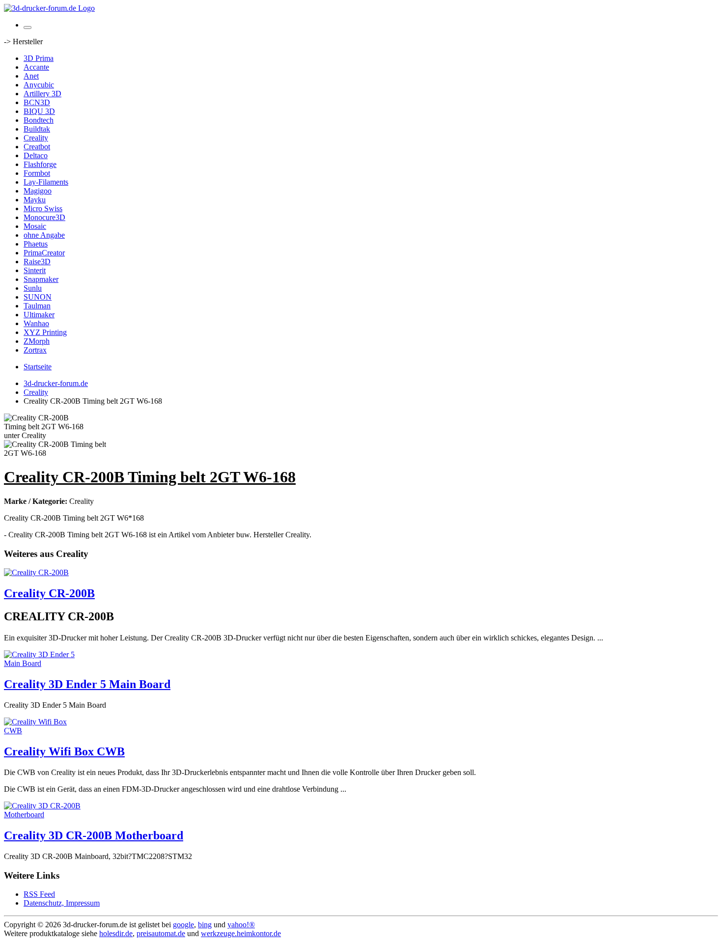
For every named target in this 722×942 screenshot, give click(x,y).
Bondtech (39, 120)
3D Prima (39, 58)
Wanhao (36, 323)
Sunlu (33, 288)
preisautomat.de (161, 933)
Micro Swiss (43, 208)
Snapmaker (41, 279)
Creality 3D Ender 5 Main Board (87, 684)
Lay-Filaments (46, 182)
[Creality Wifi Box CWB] (43, 730)
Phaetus (36, 244)
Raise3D (37, 261)
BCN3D (37, 102)
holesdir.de (116, 933)
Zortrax (35, 350)
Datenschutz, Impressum (62, 903)
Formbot (37, 173)
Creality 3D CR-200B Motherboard (93, 835)
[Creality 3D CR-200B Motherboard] (43, 814)
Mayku (35, 199)
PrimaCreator (44, 253)
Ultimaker (39, 314)
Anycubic (39, 85)
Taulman (37, 306)
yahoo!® (241, 924)
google (183, 924)
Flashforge (40, 164)
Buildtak (37, 129)
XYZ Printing (45, 332)
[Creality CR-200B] (36, 572)
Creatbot (37, 146)
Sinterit (35, 270)
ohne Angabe (44, 235)
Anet (31, 76)
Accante (36, 67)
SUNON (38, 297)
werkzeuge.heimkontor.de (241, 933)
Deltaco (36, 155)
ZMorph (37, 341)
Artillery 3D (42, 93)
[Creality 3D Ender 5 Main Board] (43, 663)
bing (205, 924)
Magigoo (38, 191)
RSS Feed (39, 894)
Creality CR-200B (49, 593)
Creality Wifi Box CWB (64, 751)
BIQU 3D (39, 111)
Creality (36, 138)
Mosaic (35, 226)
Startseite (38, 366)
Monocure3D (44, 217)
